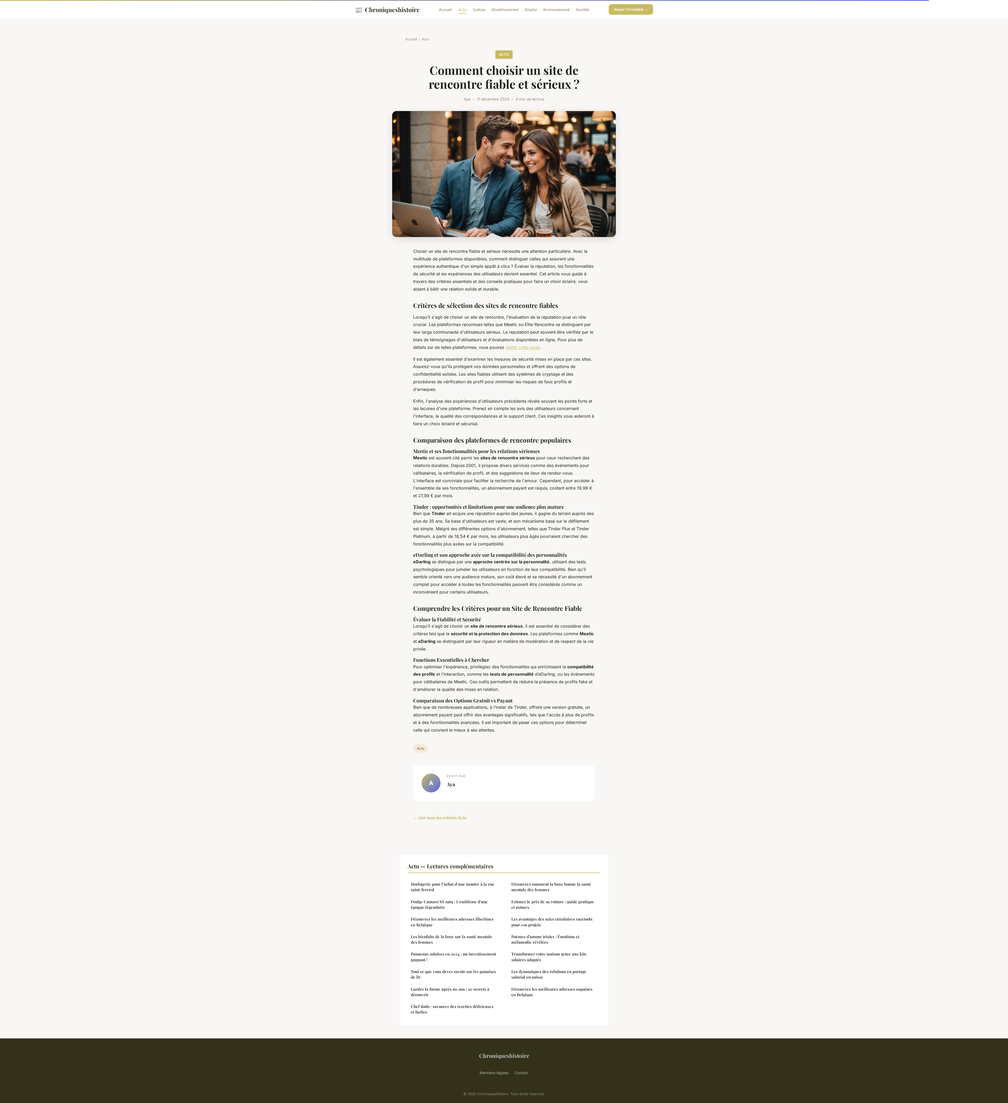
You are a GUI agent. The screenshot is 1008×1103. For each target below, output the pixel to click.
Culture (479, 9)
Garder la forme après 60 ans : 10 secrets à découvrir (450, 991)
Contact (521, 1072)
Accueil (445, 9)
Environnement (556, 9)
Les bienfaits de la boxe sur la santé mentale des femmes (451, 939)
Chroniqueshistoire (387, 9)
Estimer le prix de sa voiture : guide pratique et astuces (552, 904)
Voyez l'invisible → (631, 9)
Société (582, 9)
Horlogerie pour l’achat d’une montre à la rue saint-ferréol (452, 886)
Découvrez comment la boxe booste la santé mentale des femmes (551, 886)
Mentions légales (494, 1072)
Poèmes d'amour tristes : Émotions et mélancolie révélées (545, 939)
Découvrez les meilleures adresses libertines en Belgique (452, 921)
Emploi (531, 9)
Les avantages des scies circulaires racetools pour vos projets (551, 921)
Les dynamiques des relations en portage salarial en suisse (548, 974)
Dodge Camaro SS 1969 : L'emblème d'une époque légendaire (449, 904)
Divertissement (505, 9)
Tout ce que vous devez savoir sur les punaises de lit (453, 974)
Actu (462, 9)
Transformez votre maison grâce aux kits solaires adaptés (548, 956)
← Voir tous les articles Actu (440, 817)
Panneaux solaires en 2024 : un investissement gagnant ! (453, 956)
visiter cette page (523, 347)
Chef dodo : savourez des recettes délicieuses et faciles (452, 1009)
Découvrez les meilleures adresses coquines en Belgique (551, 991)
